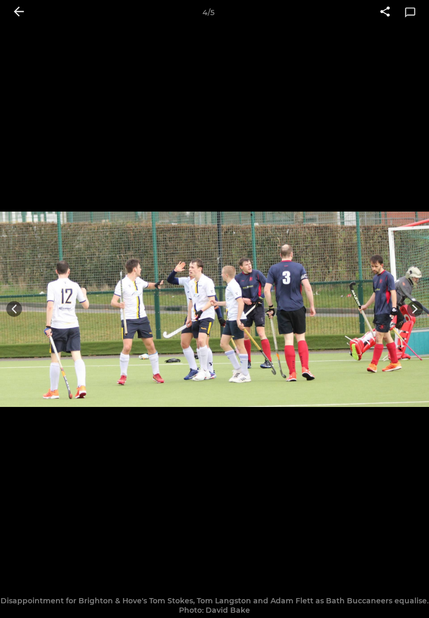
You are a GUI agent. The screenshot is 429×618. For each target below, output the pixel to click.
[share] (385, 12)
